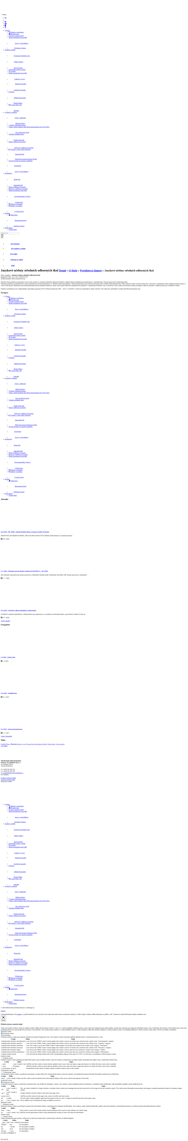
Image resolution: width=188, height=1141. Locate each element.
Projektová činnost (91, 270)
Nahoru (3, 1011)
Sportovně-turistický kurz (11, 729)
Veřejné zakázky (60, 744)
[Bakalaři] (5, 20)
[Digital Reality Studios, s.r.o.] (37, 1008)
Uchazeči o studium (11, 378)
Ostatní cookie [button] (5, 1114)
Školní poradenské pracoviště (18, 303)
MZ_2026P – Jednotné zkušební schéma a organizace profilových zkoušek (25, 532)
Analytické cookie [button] (6, 1080)
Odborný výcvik (21, 744)
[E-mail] (5, 18)
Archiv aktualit (5, 621)
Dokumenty (8, 439)
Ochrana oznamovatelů (8, 780)
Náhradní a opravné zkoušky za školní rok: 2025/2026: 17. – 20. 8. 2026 (24, 571)
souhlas (19, 1014)
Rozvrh (45, 744)
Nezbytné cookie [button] (6, 1031)
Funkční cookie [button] (5, 1056)
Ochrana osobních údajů (16, 301)
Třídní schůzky (52, 744)
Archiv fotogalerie (6, 736)
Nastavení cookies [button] (6, 781)
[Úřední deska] (5, 25)
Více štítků (4, 746)
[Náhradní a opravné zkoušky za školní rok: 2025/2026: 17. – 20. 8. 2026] (18, 567)
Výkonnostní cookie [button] (7, 1070)
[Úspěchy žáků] (18, 653)
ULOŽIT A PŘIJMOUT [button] (8, 1133)
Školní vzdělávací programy (17, 407)
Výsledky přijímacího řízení (17, 391)
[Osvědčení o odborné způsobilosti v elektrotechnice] (18, 606)
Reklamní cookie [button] (6, 1102)
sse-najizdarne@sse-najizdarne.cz (13, 773)
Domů (62, 270)
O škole (73, 270)
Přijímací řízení (30, 744)
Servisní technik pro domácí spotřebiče (21, 427)
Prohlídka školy (9, 693)
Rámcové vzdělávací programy (18, 454)
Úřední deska (13, 495)
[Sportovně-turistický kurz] (18, 725)
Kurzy (8, 744)
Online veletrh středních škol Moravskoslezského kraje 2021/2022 (29, 393)
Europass (11, 357)
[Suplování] (6, 24)
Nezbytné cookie (8, 1033)
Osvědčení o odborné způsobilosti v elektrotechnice (18, 610)
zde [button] (145, 1014)
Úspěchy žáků (8, 657)
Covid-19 (4, 744)
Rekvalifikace (38, 744)
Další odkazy (9, 493)
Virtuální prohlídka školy (16, 400)
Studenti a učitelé (10, 316)
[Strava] (5, 22)
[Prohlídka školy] (18, 689)
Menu (4, 14)
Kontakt (7, 479)
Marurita (14, 744)
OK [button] (126, 1014)
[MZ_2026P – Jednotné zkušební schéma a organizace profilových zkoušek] (18, 528)
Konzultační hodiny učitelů (17, 335)
